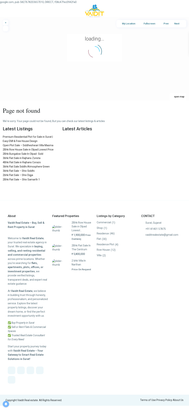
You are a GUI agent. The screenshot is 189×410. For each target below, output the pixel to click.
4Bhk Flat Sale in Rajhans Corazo (22, 162)
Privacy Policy (164, 400)
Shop (100, 227)
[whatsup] (21, 370)
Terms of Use (148, 400)
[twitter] (30, 370)
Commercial (104, 222)
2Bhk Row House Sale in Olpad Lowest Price (28, 149)
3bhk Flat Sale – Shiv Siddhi (19, 170)
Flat (99, 238)
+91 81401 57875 (155, 228)
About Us (178, 400)
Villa (99, 255)
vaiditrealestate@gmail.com (161, 234)
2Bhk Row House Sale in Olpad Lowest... (81, 226)
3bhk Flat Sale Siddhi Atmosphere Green (26, 166)
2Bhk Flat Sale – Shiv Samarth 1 (21, 179)
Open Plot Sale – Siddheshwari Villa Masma (28, 145)
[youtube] (40, 370)
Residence (103, 233)
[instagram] (11, 380)
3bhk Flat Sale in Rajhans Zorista (21, 158)
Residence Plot (105, 244)
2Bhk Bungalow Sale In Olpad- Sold (23, 153)
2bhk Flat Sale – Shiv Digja (18, 175)
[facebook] (11, 370)
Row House (103, 249)
